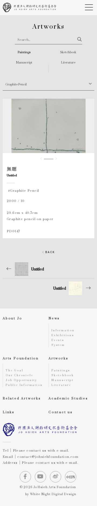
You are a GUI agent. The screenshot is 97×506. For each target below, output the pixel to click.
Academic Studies (68, 398)
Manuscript (24, 63)
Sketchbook (68, 52)
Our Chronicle (19, 375)
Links (9, 412)
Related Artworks (22, 398)
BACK (49, 252)
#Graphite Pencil (23, 190)
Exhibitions (62, 335)
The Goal (14, 370)
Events (57, 340)
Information (63, 330)
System (58, 344)
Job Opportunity (21, 380)
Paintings (24, 52)
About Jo (12, 318)
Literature (68, 63)
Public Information (24, 384)
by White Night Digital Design (50, 494)
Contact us (60, 412)
